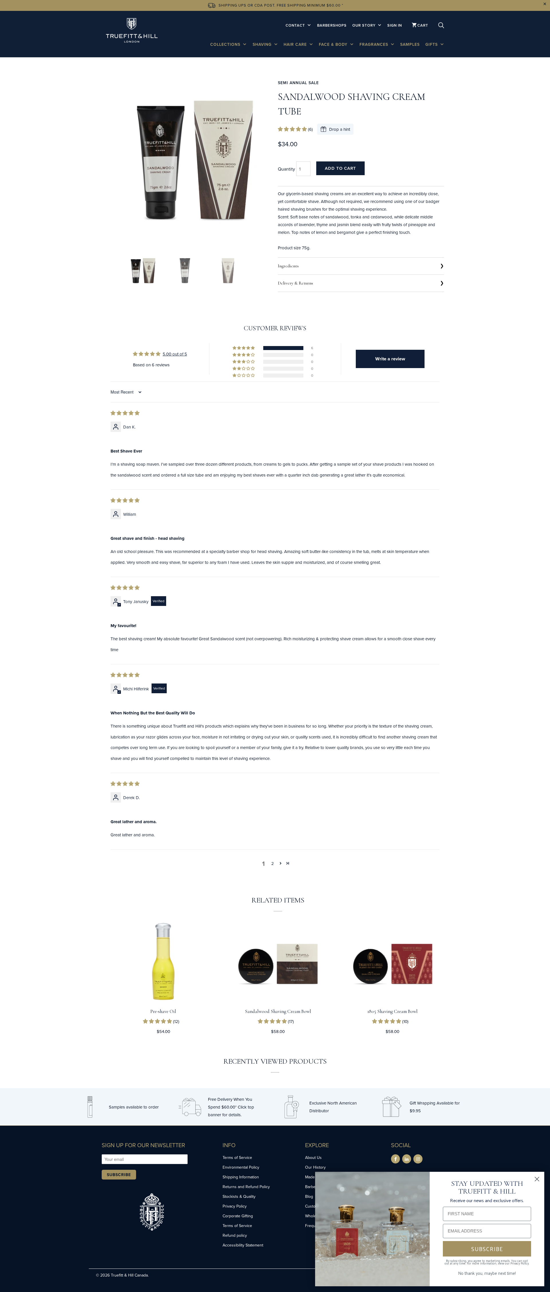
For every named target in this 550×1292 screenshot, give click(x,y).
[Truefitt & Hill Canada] (132, 31)
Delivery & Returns (295, 283)
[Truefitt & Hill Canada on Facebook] (395, 1158)
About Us (313, 1157)
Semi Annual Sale (298, 83)
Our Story (364, 25)
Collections (226, 44)
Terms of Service (237, 1157)
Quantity (286, 169)
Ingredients (288, 266)
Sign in (394, 25)
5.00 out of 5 (175, 354)
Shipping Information (241, 1177)
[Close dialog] (537, 1179)
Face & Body (334, 44)
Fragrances (375, 44)
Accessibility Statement (243, 1245)
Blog (309, 1196)
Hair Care (296, 44)
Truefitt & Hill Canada (129, 1275)
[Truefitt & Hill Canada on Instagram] (417, 1158)
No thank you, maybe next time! (487, 1273)
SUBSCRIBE (487, 1249)
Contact (296, 25)
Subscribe (119, 1175)
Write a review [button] (390, 358)
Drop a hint (339, 129)
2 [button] (272, 863)
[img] (125, 413)
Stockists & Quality (239, 1196)
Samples (410, 44)
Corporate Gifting (238, 1216)
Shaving (263, 44)
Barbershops (332, 25)
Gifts (432, 44)
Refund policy (235, 1235)
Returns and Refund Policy (246, 1187)
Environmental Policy (241, 1167)
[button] (293, 129)
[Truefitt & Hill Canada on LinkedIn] (406, 1158)
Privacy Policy (235, 1206)
